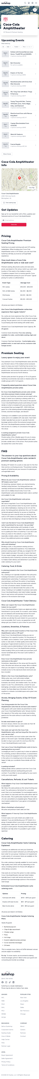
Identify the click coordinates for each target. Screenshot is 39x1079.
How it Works (5, 1036)
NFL (2, 997)
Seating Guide (6, 1033)
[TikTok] (10, 982)
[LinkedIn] (13, 982)
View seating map (11, 202)
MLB (2, 1004)
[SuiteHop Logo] (5, 3)
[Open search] (25, 2)
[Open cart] (28, 2)
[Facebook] (2, 982)
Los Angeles (24, 1001)
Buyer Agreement (7, 1055)
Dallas (22, 1007)
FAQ (2, 1043)
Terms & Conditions (7, 1065)
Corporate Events (7, 1029)
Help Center (5, 1039)
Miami (22, 1004)
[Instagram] (6, 982)
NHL (3, 1007)
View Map (31, 187)
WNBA (3, 1014)
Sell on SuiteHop (6, 1026)
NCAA (3, 1017)
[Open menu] (36, 2)
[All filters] (3, 46)
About (22, 1026)
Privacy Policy (5, 1062)
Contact (23, 1036)
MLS (2, 1011)
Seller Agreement (7, 1058)
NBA (3, 1001)
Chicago (23, 1014)
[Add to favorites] (35, 10)
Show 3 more (7, 154)
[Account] (32, 2)
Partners (23, 1033)
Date (8, 46)
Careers (22, 1029)
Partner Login (5, 1046)
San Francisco (24, 1011)
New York (23, 997)
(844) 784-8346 (7, 978)
